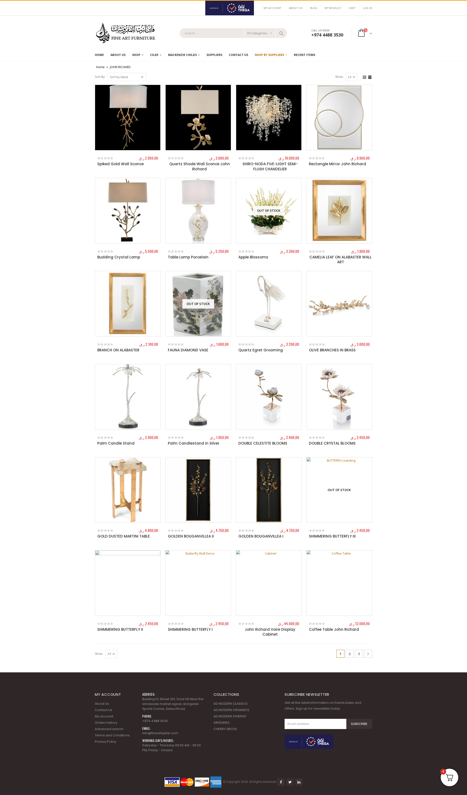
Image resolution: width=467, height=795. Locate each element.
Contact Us (238, 55)
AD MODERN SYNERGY (230, 716)
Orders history (106, 722)
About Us (296, 8)
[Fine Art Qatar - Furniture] (125, 33)
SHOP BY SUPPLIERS (269, 55)
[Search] (281, 33)
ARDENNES (222, 722)
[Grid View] (364, 76)
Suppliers (214, 55)
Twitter (290, 782)
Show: (339, 77)
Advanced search (109, 729)
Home (99, 55)
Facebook (281, 782)
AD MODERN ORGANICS (231, 710)
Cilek (154, 55)
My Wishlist (333, 8)
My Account (273, 8)
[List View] (370, 76)
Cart (352, 8)
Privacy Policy (105, 741)
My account (104, 716)
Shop (136, 55)
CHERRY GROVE (225, 729)
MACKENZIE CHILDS (182, 55)
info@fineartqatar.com (160, 733)
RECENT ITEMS (304, 55)
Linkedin (299, 782)
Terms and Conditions (112, 735)
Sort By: (100, 77)
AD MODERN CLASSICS (231, 703)
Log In (367, 8)
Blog (313, 8)
